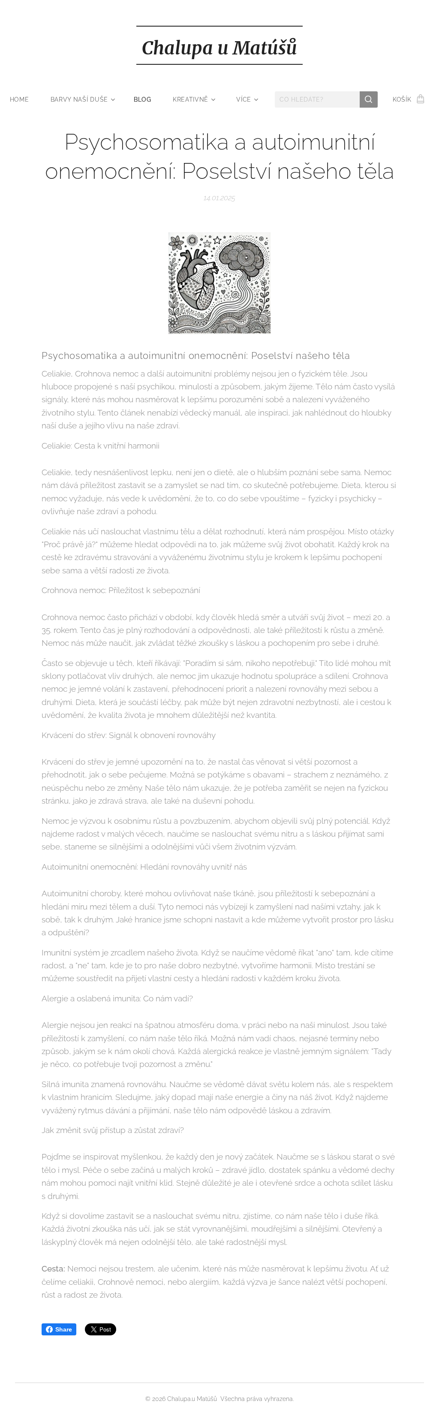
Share (63, 1329)
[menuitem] (25, 99)
